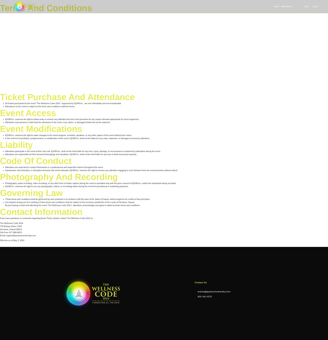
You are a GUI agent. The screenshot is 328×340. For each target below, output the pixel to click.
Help (307, 7)
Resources (286, 7)
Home (276, 7)
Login (315, 7)
